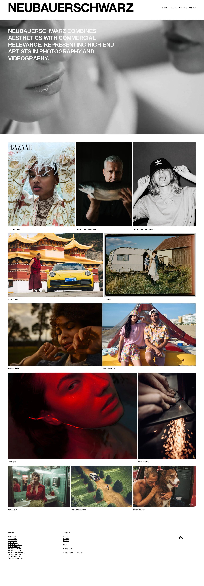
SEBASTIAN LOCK (14, 556)
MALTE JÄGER (12, 543)
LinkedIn (66, 541)
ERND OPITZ (13, 539)
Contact (65, 537)
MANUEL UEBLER (14, 547)
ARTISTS (165, 8)
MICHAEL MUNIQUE (14, 550)
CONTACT (192, 8)
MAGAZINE (182, 8)
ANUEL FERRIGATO (15, 545)
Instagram (66, 539)
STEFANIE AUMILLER (15, 558)
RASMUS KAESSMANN (15, 554)
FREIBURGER (12, 541)
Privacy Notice (67, 548)
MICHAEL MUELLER (14, 548)
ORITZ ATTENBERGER (16, 552)
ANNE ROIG (12, 537)
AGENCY (173, 8)
